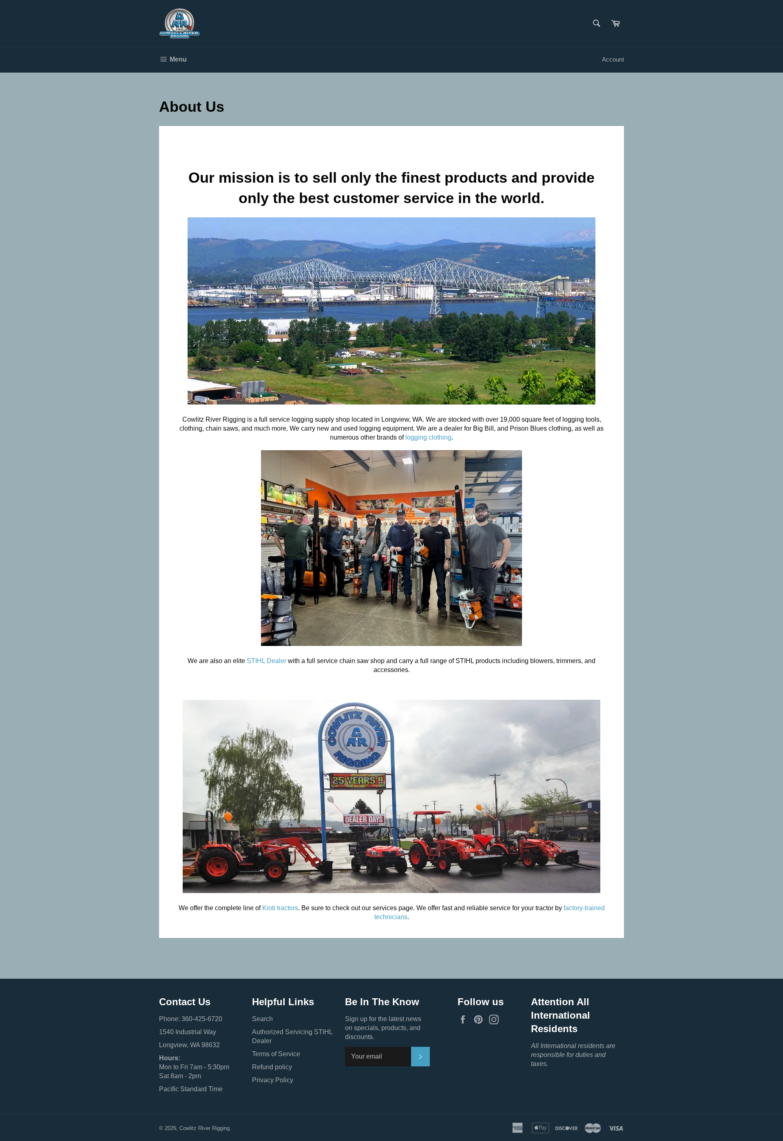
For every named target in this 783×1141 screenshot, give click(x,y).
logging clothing (428, 437)
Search (262, 1018)
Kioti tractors (280, 907)
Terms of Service (276, 1053)
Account (613, 59)
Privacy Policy (272, 1080)
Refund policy (272, 1067)
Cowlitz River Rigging (204, 1128)
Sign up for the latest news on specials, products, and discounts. (383, 1027)
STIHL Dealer (266, 660)
